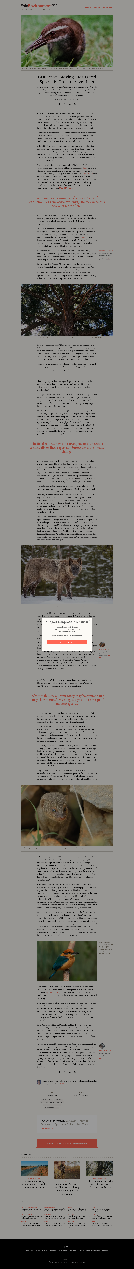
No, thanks (67, 647)
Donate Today (67, 642)
